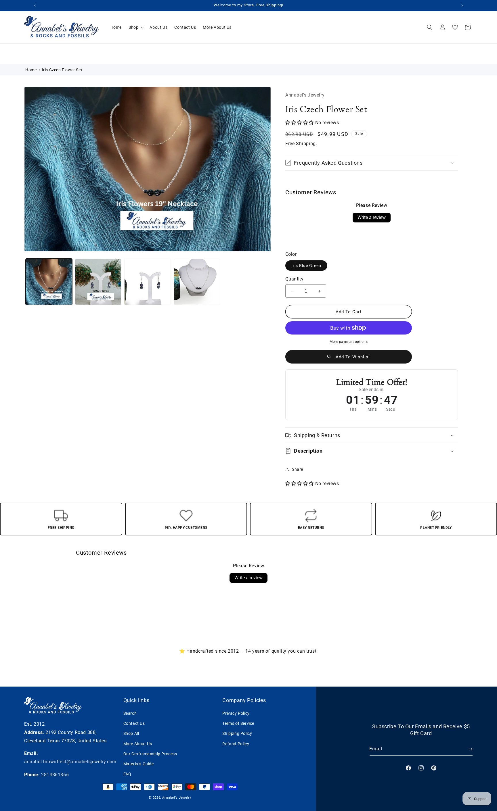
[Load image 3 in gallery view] (147, 282)
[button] (135, 27)
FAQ (127, 774)
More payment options (349, 342)
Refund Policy (235, 743)
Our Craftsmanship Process (150, 754)
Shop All (131, 733)
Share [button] (297, 469)
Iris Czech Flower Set (62, 70)
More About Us (137, 743)
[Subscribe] (466, 749)
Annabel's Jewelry (176, 798)
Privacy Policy (235, 713)
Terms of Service (238, 723)
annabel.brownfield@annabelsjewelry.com (70, 761)
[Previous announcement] (34, 5)
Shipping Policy (237, 733)
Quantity (294, 279)
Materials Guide (138, 764)
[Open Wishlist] (455, 27)
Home (31, 70)
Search (130, 713)
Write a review (372, 217)
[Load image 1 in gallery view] (49, 282)
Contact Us (134, 723)
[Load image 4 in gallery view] (197, 282)
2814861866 (55, 774)
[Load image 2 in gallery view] (98, 282)
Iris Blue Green (306, 265)
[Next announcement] (462, 5)
